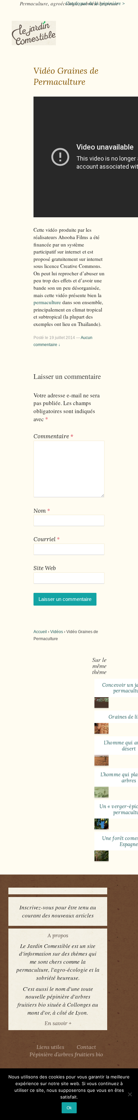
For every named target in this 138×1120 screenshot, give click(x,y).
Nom (39, 510)
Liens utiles (50, 1047)
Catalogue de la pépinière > (95, 3)
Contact (86, 1047)
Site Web (44, 568)
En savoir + (58, 1023)
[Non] (129, 1094)
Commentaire (53, 436)
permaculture (47, 302)
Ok (69, 1108)
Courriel (44, 539)
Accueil (40, 631)
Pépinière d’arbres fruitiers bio (66, 1054)
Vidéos (56, 631)
